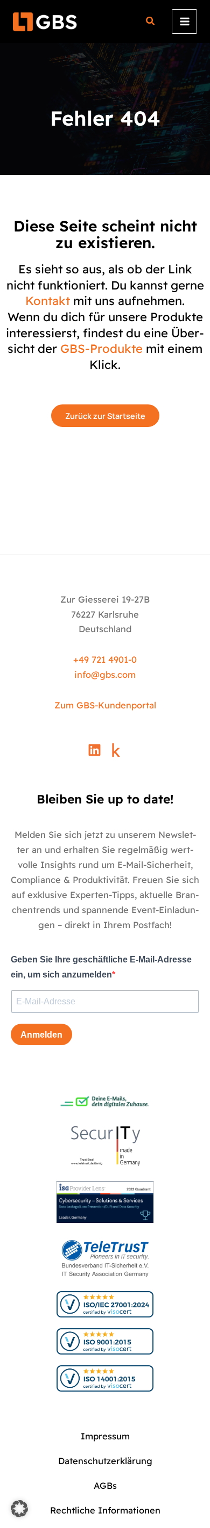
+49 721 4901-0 (105, 659)
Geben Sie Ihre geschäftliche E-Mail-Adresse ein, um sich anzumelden (101, 967)
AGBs (105, 1485)
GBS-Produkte (101, 348)
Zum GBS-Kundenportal (105, 705)
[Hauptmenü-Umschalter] (184, 21)
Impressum (105, 1436)
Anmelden (41, 1034)
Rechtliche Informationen (105, 1510)
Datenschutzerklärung (105, 1460)
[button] (151, 22)
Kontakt (47, 300)
